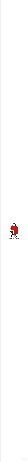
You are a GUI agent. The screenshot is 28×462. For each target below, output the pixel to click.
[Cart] (24, 457)
